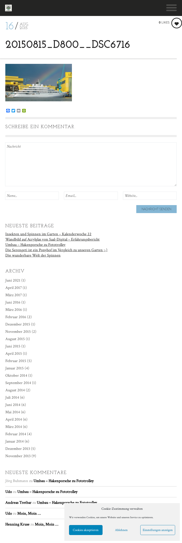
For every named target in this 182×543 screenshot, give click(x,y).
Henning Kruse (17, 524)
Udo (8, 491)
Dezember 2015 (17, 324)
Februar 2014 (15, 434)
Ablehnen (121, 530)
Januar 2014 (14, 441)
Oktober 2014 (16, 375)
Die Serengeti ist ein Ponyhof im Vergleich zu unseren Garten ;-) (56, 250)
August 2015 (15, 338)
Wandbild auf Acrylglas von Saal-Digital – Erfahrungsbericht (52, 239)
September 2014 (18, 382)
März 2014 (13, 426)
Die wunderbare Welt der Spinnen (33, 255)
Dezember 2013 (17, 448)
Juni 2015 (12, 346)
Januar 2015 (14, 368)
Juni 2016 (12, 302)
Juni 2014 (12, 404)
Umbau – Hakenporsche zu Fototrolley (35, 244)
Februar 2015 (15, 360)
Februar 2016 (15, 317)
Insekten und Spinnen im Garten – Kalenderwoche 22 (48, 234)
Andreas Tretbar (18, 502)
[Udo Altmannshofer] (8, 8)
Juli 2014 (12, 397)
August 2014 (15, 390)
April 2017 (13, 287)
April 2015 (13, 353)
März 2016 (13, 309)
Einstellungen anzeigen (158, 530)
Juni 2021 (12, 280)
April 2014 (13, 419)
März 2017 (13, 295)
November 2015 (18, 331)
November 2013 (18, 456)
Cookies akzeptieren (86, 530)
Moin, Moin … (29, 513)
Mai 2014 (12, 412)
